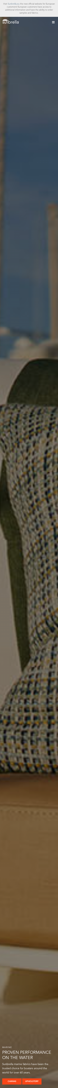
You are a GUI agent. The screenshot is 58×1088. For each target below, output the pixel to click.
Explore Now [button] (13, 1081)
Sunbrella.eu (13, 4)
